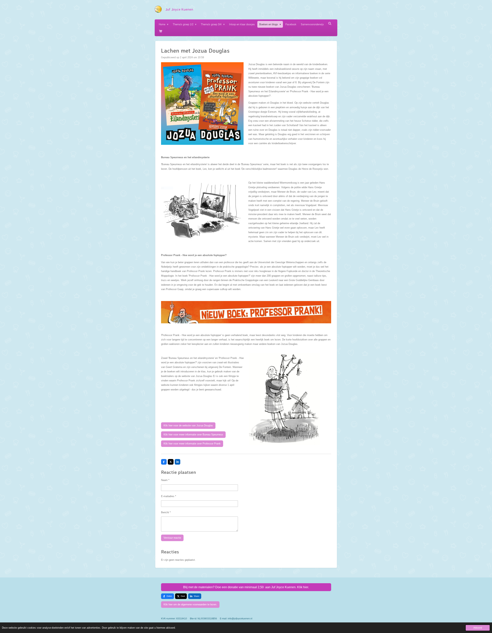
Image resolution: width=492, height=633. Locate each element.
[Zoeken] (330, 23)
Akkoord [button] (477, 627)
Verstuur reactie (172, 537)
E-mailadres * (168, 496)
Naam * (165, 480)
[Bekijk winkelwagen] (160, 31)
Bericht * (166, 512)
